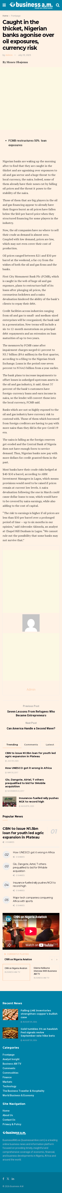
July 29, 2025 (24, 55)
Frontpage (15, 16)
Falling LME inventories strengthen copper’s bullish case (39, 1014)
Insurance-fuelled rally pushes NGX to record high (39, 800)
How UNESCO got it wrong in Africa (28, 768)
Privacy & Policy (12, 1124)
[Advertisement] (31, 98)
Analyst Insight (11, 1059)
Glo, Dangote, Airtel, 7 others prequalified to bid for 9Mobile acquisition (25, 783)
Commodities (10, 1072)
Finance (7, 1077)
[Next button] (56, 959)
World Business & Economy (18, 1095)
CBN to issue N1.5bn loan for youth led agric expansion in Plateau (30, 754)
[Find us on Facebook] (3, 1179)
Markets (7, 1081)
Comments (9, 1068)
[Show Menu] (4, 5)
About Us (8, 1115)
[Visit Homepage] (31, 5)
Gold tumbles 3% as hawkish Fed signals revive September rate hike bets (39, 1032)
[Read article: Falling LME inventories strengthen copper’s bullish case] (10, 1014)
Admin (9, 55)
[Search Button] (57, 5)
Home (5, 16)
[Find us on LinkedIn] (13, 1179)
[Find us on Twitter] (8, 1179)
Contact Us (9, 1119)
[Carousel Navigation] (54, 959)
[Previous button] (51, 959)
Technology (9, 1086)
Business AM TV (12, 1063)
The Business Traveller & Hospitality (23, 1090)
